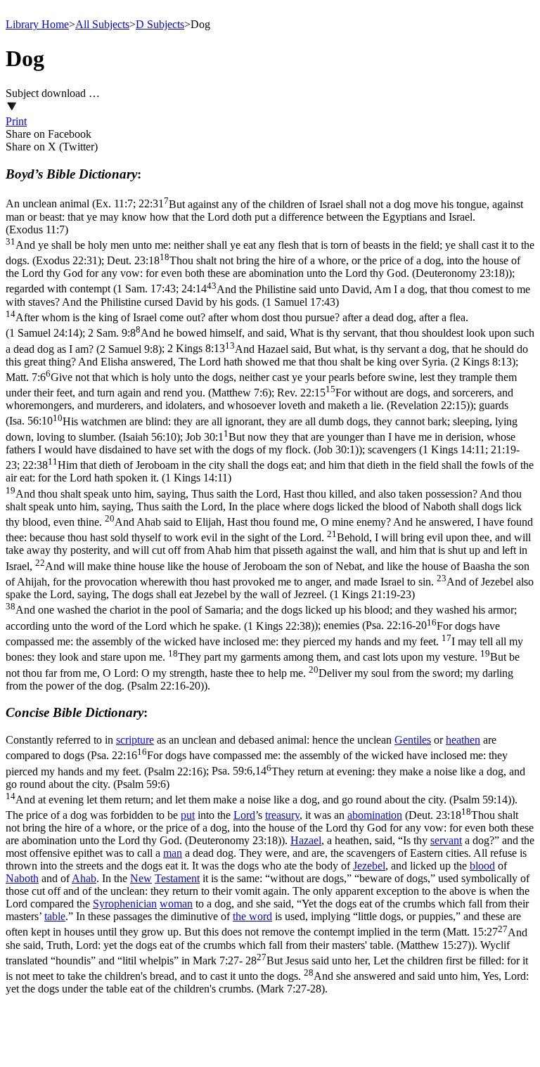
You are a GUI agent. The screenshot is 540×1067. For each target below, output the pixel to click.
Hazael (305, 840)
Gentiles (412, 740)
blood (482, 866)
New (141, 878)
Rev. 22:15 (259, 399)
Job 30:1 (260, 443)
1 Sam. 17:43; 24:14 (268, 311)
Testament (177, 878)
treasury (282, 815)
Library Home (37, 24)
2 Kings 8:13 (267, 355)
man (172, 853)
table (54, 916)
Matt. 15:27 (266, 938)
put (188, 815)
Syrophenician (125, 904)
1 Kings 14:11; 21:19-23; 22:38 (270, 538)
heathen (463, 740)
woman (176, 904)
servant (446, 840)
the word (252, 916)
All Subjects (102, 24)
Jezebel (369, 866)
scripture (135, 740)
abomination (374, 815)
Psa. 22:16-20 (264, 656)
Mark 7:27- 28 (267, 975)
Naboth (22, 878)
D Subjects (160, 24)
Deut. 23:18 (263, 266)
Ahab (84, 878)
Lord (244, 815)
